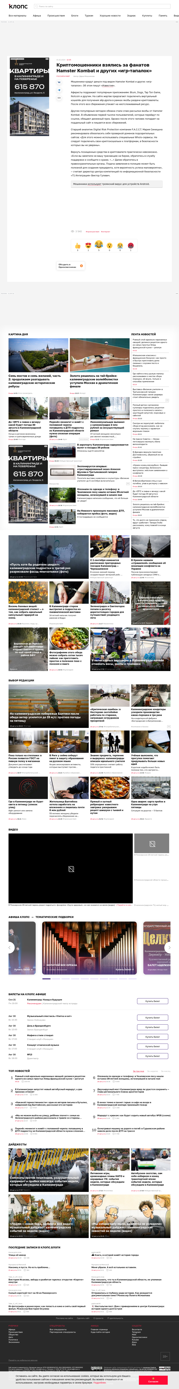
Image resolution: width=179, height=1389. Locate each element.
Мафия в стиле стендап (40, 1035)
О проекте (98, 1318)
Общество (13, 1334)
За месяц (165, 1071)
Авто (11, 1337)
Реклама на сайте (64, 1318)
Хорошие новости (110, 15)
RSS (134, 1345)
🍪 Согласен (153, 1380)
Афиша (37, 15)
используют (94, 183)
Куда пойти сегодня (100, 1332)
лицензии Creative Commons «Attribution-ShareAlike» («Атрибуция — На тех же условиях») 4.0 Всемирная (130, 1369)
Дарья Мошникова (86, 76)
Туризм (89, 15)
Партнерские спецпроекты (63, 1332)
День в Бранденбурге (39, 1025)
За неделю (152, 1071)
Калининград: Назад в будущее (44, 999)
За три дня (138, 1071)
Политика (13, 1339)
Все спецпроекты (58, 1329)
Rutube (135, 1339)
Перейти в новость (126, 905)
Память (163, 15)
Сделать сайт (83, 1318)
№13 (29, 1054)
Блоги (74, 15)
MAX (134, 1334)
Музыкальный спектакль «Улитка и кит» (49, 1016)
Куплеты (147, 15)
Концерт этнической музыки (43, 1045)
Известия (107, 85)
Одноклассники (139, 1337)
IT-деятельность (115, 1318)
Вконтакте (137, 1329)
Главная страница (99, 1329)
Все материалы (17, 15)
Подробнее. (99, 1382)
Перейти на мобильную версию (23, 1360)
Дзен (134, 1342)
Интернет (106, 232)
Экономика (14, 1342)
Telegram (136, 1332)
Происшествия (56, 15)
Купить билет (152, 1001)
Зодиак (131, 15)
